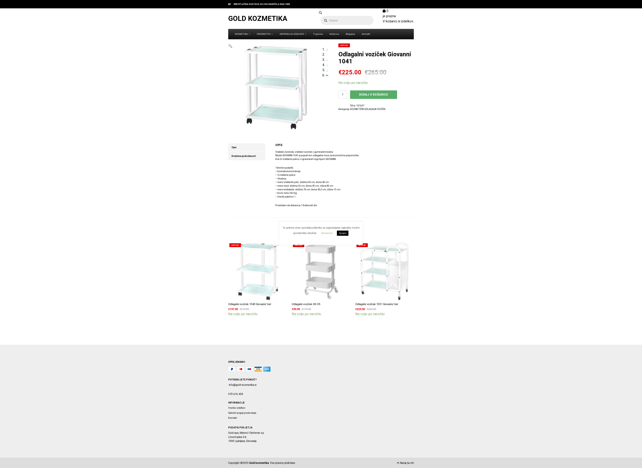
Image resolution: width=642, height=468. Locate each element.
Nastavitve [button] (327, 233)
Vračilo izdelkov (236, 407)
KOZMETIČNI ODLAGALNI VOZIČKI (367, 109)
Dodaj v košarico (373, 94)
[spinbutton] (342, 94)
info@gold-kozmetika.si (242, 384)
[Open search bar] (320, 12)
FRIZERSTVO (264, 34)
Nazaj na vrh (406, 462)
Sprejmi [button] (342, 233)
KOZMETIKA (241, 34)
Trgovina (318, 34)
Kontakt (366, 34)
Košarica (334, 34)
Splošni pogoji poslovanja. (242, 412)
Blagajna (350, 34)
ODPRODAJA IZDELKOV (292, 34)
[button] (230, 86)
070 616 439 (235, 394)
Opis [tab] (234, 147)
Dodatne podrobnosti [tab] (244, 156)
